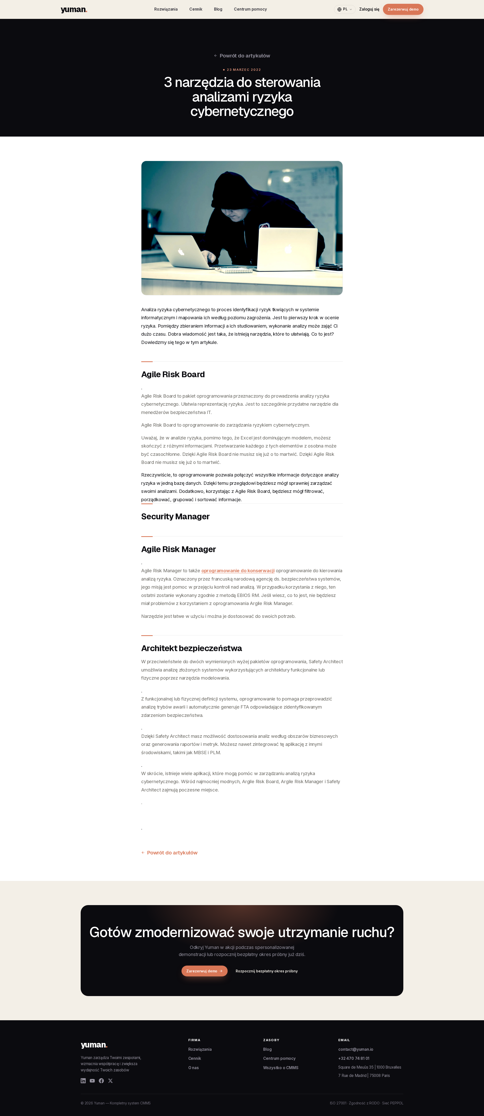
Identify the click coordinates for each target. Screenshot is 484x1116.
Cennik (195, 9)
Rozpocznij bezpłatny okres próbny (266, 971)
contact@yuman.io (355, 1049)
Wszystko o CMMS (280, 1067)
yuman (73, 9)
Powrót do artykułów (245, 55)
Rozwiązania (166, 9)
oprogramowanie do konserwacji (238, 570)
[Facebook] (101, 1080)
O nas (193, 1067)
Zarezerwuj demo (403, 9)
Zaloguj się (369, 9)
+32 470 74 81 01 (353, 1058)
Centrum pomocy (250, 9)
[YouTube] (92, 1080)
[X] (110, 1080)
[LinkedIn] (83, 1080)
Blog (218, 9)
